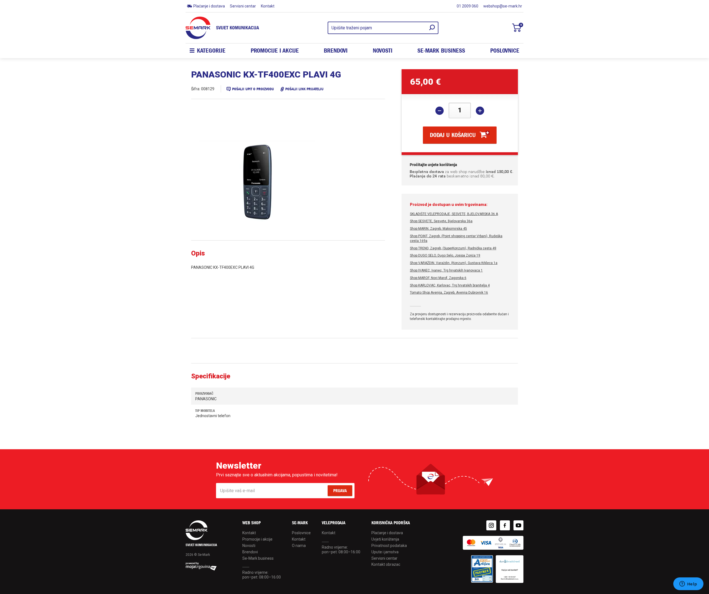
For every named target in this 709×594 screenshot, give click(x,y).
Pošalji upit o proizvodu (253, 89)
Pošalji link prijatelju (304, 89)
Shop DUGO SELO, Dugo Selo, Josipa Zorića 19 (445, 255)
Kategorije (211, 50)
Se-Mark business (258, 558)
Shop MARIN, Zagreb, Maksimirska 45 (438, 229)
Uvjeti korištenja (385, 539)
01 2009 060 (467, 6)
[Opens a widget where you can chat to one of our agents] (688, 584)
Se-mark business (441, 50)
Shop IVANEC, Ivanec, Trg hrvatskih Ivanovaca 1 (446, 270)
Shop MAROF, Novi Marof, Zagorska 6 (438, 278)
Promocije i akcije (275, 50)
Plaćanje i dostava (209, 6)
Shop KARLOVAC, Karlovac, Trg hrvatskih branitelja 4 (450, 285)
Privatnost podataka (389, 545)
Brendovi (336, 50)
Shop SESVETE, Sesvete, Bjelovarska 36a (441, 221)
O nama (299, 545)
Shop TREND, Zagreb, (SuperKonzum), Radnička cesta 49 (453, 248)
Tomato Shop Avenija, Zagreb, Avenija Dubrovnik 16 (449, 293)
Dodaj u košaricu (453, 135)
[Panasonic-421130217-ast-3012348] (271, 182)
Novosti (382, 50)
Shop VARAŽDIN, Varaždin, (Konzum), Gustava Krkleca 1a (453, 263)
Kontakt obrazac (385, 564)
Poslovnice (504, 50)
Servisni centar (243, 6)
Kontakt (267, 6)
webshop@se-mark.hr (502, 6)
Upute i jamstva (385, 552)
